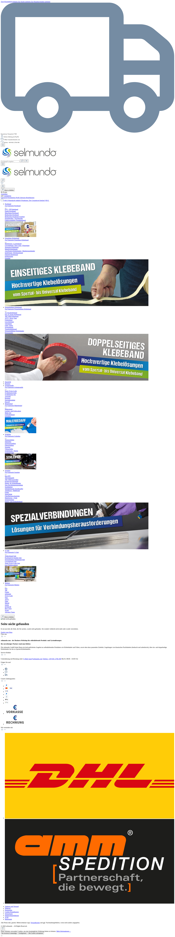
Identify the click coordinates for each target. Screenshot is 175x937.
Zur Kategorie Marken (12, 585)
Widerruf (8, 908)
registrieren (7, 196)
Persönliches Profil (13, 198)
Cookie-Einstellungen (12, 912)
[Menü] (3, 145)
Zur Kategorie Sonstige (12, 472)
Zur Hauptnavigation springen (40, 2)
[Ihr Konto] (3, 186)
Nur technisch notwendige (9, 933)
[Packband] (20, 236)
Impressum (8, 919)
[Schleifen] (20, 469)
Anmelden (4, 194)
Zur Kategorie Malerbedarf (13, 405)
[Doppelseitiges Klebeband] (76, 380)
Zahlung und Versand (12, 906)
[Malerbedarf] (20, 432)
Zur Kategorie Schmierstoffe (14, 387)
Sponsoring (8, 910)
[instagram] (6, 672)
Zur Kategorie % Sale (12, 552)
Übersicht (4, 198)
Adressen (23, 198)
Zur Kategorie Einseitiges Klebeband (17, 240)
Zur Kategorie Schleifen (12, 436)
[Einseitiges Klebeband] (76, 305)
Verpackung (9, 914)
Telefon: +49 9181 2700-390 (52, 659)
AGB (6, 917)
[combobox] (10, 161)
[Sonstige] (76, 549)
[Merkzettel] (2, 184)
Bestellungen (30, 198)
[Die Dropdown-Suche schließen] (26, 161)
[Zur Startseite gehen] (29, 158)
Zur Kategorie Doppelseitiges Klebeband (18, 309)
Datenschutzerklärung (12, 915)
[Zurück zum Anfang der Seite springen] (3, 928)
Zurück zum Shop (6, 632)
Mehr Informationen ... (63, 931)
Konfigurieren (22, 933)
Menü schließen (9, 190)
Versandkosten (35, 923)
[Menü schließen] (5, 242)
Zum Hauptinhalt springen (9, 2)
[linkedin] (6, 675)
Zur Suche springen (24, 2)
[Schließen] (1, 935)
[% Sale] (20, 581)
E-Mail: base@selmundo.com (32, 659)
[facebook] (6, 669)
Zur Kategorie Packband (13, 206)
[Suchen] (22, 161)
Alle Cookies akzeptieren (35, 933)
